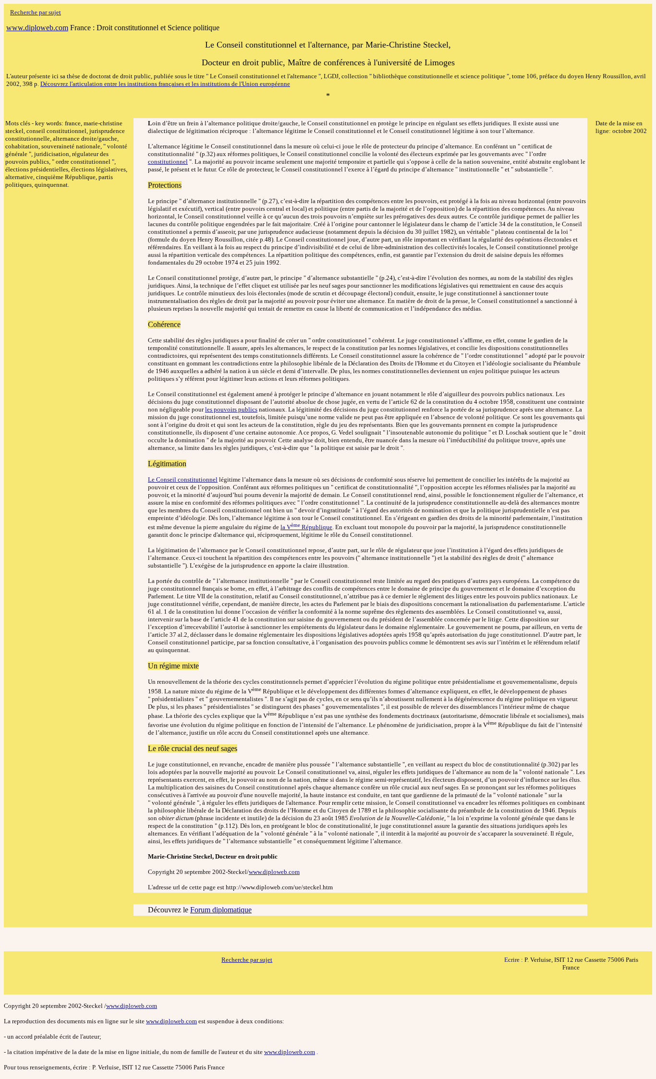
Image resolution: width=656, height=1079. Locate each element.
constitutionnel (168, 161)
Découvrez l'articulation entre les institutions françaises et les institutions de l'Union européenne (165, 83)
